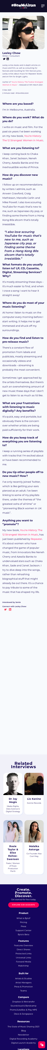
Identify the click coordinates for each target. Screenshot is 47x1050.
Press (23, 926)
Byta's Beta (23, 934)
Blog (23, 1031)
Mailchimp (23, 966)
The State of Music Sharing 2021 (23, 1027)
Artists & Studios (23, 978)
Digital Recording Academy (23, 1039)
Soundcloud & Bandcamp (23, 1006)
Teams (23, 991)
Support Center (23, 930)
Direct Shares (23, 949)
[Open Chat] (41, 1044)
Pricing (23, 922)
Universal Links (23, 958)
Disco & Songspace (23, 1014)
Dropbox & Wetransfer (23, 1002)
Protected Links (24, 953)
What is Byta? (23, 918)
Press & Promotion (23, 987)
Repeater (36, 539)
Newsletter (23, 1035)
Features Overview (23, 945)
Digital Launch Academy (23, 1043)
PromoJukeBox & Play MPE (23, 1010)
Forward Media (23, 962)
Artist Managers (23, 982)
